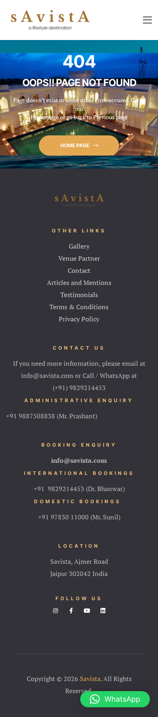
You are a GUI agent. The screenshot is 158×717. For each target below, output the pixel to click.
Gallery (79, 246)
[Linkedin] (103, 611)
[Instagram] (55, 611)
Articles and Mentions (79, 282)
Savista (90, 678)
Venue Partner (79, 258)
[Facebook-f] (71, 611)
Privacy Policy (79, 318)
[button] (79, 145)
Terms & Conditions (79, 306)
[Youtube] (87, 611)
